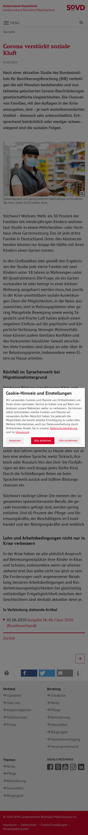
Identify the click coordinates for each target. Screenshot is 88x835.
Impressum (22, 432)
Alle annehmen (68, 440)
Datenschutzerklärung (63, 428)
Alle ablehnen (42, 440)
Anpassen (15, 440)
